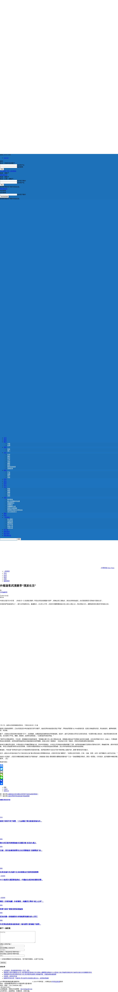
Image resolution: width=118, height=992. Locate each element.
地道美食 (10, 521)
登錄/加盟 (6, 158)
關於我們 (7, 533)
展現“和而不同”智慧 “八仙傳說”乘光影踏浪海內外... (21, 821)
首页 (5, 438)
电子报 (6, 530)
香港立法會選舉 (12, 508)
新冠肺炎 (10, 499)
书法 (8, 461)
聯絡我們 (7, 532)
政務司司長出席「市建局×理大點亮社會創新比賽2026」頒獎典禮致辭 (26, 978)
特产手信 (10, 524)
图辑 (5, 513)
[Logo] (59, 317)
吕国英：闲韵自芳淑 (10, 976)
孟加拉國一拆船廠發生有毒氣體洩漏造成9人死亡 (19, 917)
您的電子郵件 (21, 181)
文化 (5, 453)
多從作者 (7, 800)
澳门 (8, 451)
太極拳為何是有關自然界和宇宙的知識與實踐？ (22, 794)
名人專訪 (10, 519)
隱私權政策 (3, 175)
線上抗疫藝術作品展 (13, 501)
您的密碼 (20, 167)
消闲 (8, 496)
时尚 (8, 494)
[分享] (59, 783)
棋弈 (8, 465)
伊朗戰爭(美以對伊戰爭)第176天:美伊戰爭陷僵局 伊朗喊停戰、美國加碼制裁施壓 (30, 974)
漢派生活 (6, 791)
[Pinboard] (59, 780)
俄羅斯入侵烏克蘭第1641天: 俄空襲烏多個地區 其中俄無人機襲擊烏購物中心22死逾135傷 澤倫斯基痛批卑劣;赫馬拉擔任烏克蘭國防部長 (48, 972)
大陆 (8, 443)
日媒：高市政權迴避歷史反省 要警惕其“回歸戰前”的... (21, 850)
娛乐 (5, 485)
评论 (5, 481)
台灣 (8, 445)
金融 (8, 474)
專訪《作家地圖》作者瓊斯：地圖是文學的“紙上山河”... (22, 901)
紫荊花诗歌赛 (11, 466)
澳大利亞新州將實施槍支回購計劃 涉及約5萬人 (18, 843)
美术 (8, 458)
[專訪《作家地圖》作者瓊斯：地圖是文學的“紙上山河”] (10, 896)
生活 (5, 487)
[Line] (59, 777)
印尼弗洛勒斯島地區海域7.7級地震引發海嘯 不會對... (20, 924)
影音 (5, 515)
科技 (5, 479)
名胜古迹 (10, 528)
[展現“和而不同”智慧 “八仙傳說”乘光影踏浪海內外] (10, 815)
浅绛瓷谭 (10, 468)
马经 (8, 477)
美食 (8, 489)
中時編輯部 (3, 592)
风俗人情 (10, 526)
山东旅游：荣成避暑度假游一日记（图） (17, 970)
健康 (8, 492)
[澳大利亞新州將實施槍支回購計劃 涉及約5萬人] (10, 837)
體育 (5, 483)
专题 (5, 497)
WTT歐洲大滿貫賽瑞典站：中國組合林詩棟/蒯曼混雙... (21, 880)
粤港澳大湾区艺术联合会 (15, 510)
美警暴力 (10, 504)
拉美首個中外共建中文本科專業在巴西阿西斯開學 (19, 872)
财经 (5, 470)
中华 (8, 454)
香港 (8, 449)
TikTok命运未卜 (12, 511)
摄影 (8, 463)
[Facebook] (59, 765)
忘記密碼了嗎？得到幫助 (8, 171)
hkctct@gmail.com (26, 989)
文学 (8, 459)
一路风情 (7, 517)
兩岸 (5, 442)
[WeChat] (59, 774)
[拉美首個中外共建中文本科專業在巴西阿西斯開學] (10, 866)
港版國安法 (10, 503)
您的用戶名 (20, 165)
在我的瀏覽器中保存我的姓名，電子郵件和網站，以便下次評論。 (23, 959)
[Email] (59, 771)
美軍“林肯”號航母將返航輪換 (11, 909)
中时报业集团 (55, 981)
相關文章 (2, 800)
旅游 (8, 490)
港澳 (5, 447)
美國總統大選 (11, 506)
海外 (8, 456)
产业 (8, 472)
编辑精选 (10, 522)
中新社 (6, 789)
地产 (8, 475)
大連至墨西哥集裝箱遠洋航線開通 (18, 796)
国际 (5, 440)
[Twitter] (59, 768)
